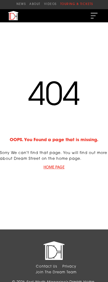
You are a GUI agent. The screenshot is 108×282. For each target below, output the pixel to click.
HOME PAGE (54, 168)
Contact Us (46, 266)
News (21, 4)
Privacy (69, 266)
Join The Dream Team (56, 272)
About (34, 4)
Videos (50, 4)
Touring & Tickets (76, 4)
